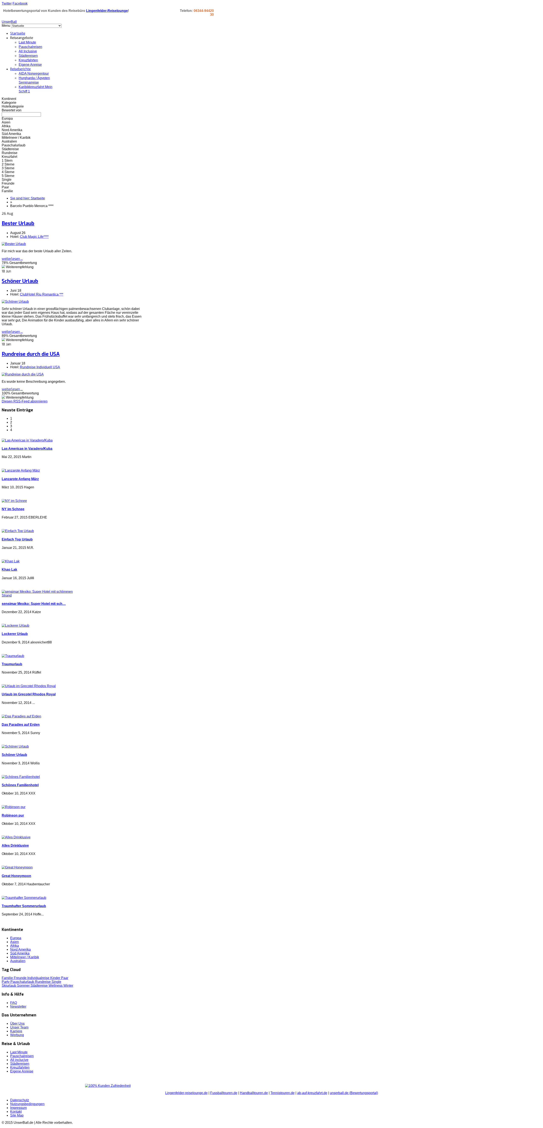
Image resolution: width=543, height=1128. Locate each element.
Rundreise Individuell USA (40, 367)
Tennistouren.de (282, 1093)
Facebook (20, 3)
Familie (8, 978)
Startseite (17, 33)
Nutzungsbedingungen (27, 1104)
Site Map (17, 1115)
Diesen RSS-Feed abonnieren (25, 401)
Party (6, 982)
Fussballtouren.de (223, 1093)
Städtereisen (28, 55)
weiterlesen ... (12, 258)
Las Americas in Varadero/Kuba (27, 448)
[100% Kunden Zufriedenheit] (108, 1085)
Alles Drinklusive (15, 845)
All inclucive (19, 1060)
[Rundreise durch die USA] (23, 374)
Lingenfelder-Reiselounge (107, 11)
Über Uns (17, 1023)
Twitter (7, 3)
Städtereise (40, 985)
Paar (64, 978)
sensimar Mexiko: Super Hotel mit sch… (34, 603)
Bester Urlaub (18, 223)
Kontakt (16, 1111)
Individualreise (38, 978)
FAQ (13, 1003)
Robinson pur (13, 815)
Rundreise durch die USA (31, 354)
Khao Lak (9, 569)
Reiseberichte (20, 69)
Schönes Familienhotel (20, 785)
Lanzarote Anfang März (20, 479)
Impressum (18, 1108)
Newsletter (18, 1006)
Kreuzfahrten (28, 60)
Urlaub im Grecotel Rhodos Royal (29, 694)
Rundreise (43, 982)
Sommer (24, 985)
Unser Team (19, 1027)
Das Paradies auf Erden (21, 724)
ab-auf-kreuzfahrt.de (312, 1093)
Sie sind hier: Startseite (27, 198)
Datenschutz (19, 1100)
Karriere (16, 1031)
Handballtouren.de (254, 1093)
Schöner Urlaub (20, 281)
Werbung (17, 1035)
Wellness (56, 985)
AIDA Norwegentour (34, 73)
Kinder (55, 978)
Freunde (20, 978)
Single (56, 982)
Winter (68, 985)
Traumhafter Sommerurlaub (24, 906)
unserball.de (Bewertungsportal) (354, 1093)
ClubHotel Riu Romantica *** (41, 294)
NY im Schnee (13, 509)
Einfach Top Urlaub (17, 539)
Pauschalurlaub (22, 982)
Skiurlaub (9, 985)
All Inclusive (28, 51)
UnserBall (9, 22)
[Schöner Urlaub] (15, 301)
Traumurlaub (12, 664)
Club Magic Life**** (34, 236)
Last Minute (27, 42)
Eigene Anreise (30, 64)
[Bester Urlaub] (14, 244)
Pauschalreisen (30, 47)
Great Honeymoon (16, 876)
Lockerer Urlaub (15, 634)
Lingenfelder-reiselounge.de (186, 1093)
